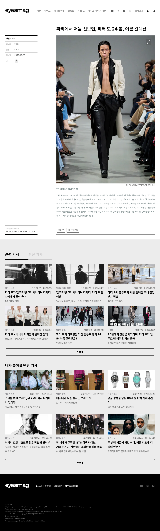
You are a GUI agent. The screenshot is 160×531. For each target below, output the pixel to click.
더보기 (80, 352)
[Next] (148, 109)
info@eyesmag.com (86, 507)
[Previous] (63, 109)
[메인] (17, 11)
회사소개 (139, 10)
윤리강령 (48, 486)
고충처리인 (58, 486)
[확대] (148, 42)
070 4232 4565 (69, 507)
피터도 (61, 230)
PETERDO (73, 230)
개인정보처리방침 (71, 486)
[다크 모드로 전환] (148, 11)
